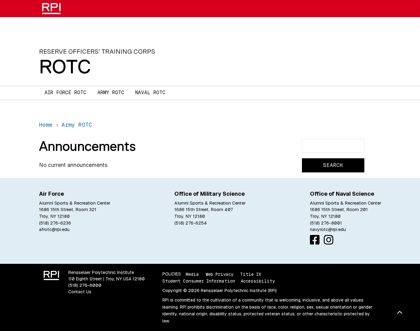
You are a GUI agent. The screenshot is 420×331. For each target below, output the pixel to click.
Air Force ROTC (65, 92)
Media (192, 274)
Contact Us (79, 291)
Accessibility (258, 281)
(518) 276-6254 (190, 223)
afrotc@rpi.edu (54, 229)
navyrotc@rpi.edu (328, 229)
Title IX (250, 274)
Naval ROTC (150, 92)
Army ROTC (110, 92)
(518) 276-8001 (326, 223)
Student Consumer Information (198, 281)
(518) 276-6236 (55, 223)
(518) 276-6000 (84, 285)
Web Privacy (219, 274)
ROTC (65, 66)
